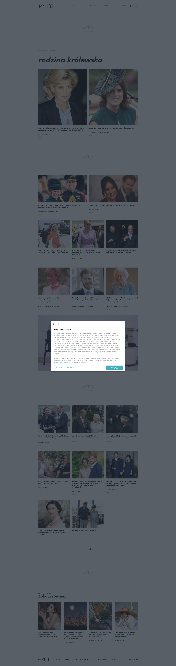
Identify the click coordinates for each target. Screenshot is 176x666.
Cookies (65, 362)
